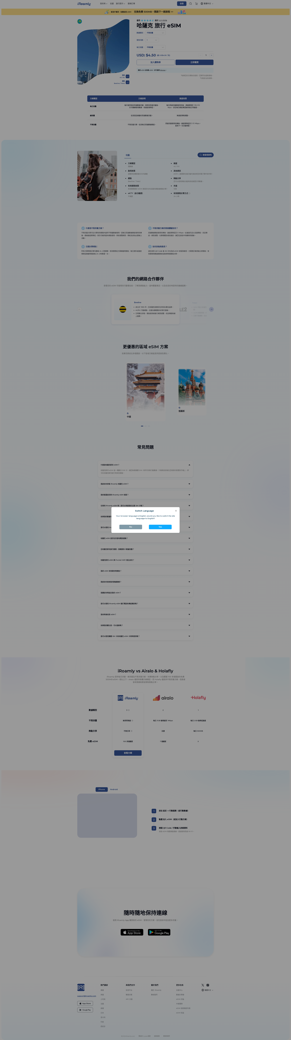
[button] (176, 510)
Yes (160, 527)
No (130, 527)
